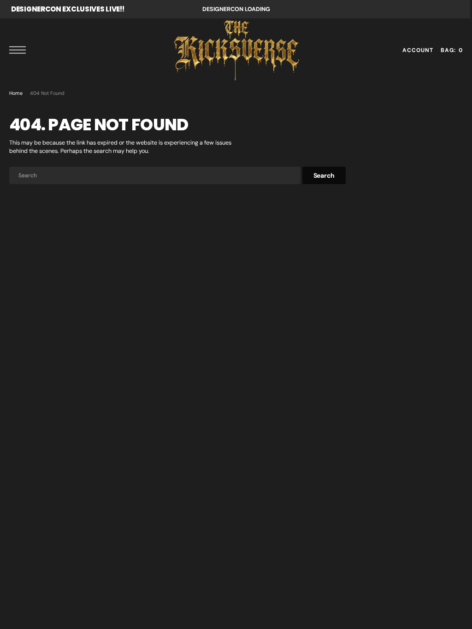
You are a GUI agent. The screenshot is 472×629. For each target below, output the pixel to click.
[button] (19, 50)
